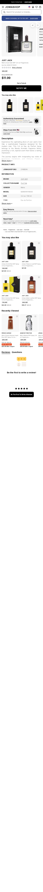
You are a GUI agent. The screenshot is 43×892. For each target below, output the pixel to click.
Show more (6, 161)
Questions (17, 352)
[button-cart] (40, 7)
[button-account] (33, 7)
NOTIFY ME (21, 88)
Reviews (6, 352)
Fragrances (11, 229)
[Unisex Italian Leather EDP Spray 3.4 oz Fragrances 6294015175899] (38, 277)
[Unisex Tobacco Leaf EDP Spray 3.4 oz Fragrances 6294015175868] (38, 243)
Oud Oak (26, 229)
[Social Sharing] (33, 25)
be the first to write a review (21, 394)
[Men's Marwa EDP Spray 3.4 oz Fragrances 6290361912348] (35, 316)
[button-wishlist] (36, 7)
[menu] (3, 7)
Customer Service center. (31, 222)
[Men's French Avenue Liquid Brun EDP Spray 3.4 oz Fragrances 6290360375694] (17, 316)
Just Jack (19, 229)
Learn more (6, 133)
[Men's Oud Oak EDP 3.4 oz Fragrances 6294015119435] (38, 25)
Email (9, 222)
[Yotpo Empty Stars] (6, 68)
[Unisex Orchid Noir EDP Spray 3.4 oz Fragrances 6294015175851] (18, 243)
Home (5, 229)
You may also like (9, 95)
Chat (13, 222)
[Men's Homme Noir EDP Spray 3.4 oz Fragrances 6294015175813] (18, 277)
